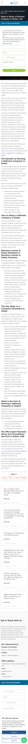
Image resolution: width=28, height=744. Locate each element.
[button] (4, 477)
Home (2, 11)
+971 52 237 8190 (6, 676)
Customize (14, 736)
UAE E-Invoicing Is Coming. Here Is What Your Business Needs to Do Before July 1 (13, 576)
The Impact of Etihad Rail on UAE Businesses (14, 534)
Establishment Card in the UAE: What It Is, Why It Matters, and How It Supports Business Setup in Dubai (14, 554)
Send (14, 70)
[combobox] (4, 57)
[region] (14, 730)
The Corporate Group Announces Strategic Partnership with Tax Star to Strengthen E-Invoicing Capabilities (14, 514)
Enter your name (7, 43)
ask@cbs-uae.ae (6, 671)
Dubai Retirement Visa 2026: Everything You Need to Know (12, 596)
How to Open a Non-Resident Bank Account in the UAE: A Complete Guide (14, 492)
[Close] (26, 717)
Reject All (14, 740)
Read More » (7, 498)
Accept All (14, 732)
